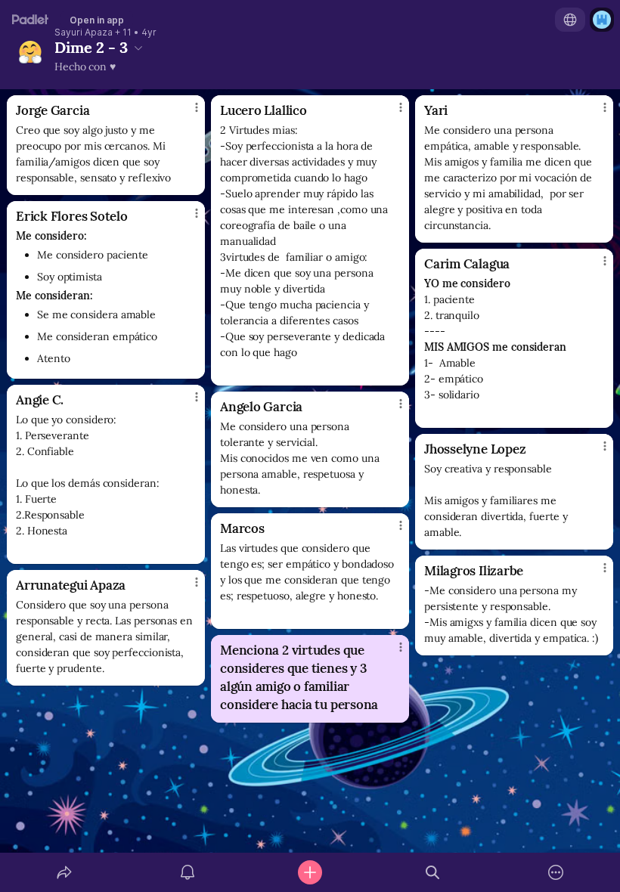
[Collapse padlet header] (138, 47)
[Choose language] (570, 20)
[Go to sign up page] (602, 20)
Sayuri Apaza (83, 32)
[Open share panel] (64, 872)
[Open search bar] (432, 872)
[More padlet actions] (556, 872)
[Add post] (310, 872)
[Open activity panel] (187, 872)
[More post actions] (187, 113)
